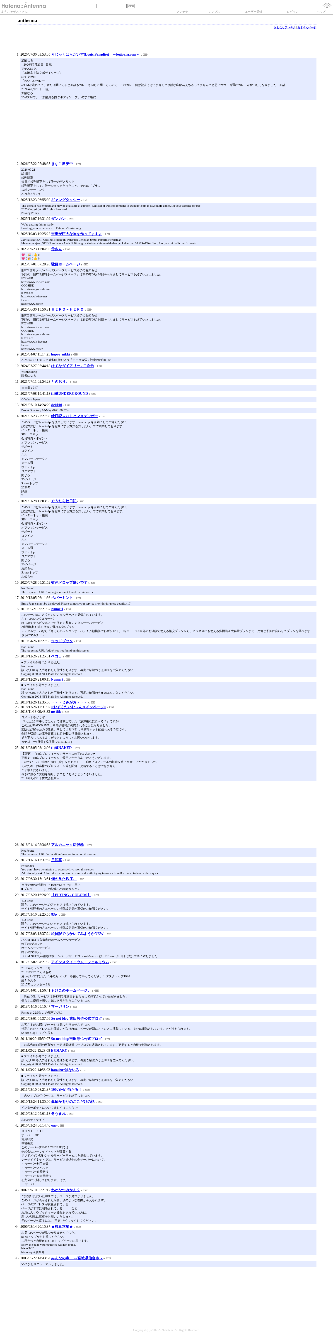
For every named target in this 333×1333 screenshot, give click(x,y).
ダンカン (58, 219)
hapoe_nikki (60, 354)
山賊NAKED (61, 748)
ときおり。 (60, 381)
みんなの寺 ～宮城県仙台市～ (77, 1258)
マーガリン (60, 1006)
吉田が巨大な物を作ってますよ (76, 234)
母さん (56, 249)
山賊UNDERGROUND (69, 393)
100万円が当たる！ (66, 1089)
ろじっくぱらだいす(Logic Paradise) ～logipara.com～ (95, 54)
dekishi (56, 405)
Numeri (57, 609)
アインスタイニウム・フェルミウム (80, 962)
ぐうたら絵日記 (64, 501)
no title (56, 711)
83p (54, 914)
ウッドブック (62, 641)
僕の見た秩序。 (64, 879)
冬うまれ (58, 1113)
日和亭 (56, 860)
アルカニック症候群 (67, 845)
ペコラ (56, 656)
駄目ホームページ (65, 264)
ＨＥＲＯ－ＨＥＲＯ (67, 309)
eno (54, 1125)
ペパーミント (62, 598)
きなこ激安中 (62, 164)
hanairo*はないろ (65, 1070)
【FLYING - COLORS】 (71, 895)
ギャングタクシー (65, 200)
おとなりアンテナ (285, 27)
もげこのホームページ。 (71, 990)
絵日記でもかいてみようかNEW (77, 934)
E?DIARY (59, 1050)
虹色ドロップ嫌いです (69, 582)
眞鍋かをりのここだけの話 (73, 1101)
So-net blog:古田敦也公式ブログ (76, 1018)
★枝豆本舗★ (62, 1226)
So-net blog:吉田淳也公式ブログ (76, 1039)
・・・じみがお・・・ (69, 702)
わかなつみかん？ (65, 1190)
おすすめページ (306, 27)
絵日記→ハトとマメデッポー (74, 416)
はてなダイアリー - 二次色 (72, 366)
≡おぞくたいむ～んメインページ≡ (78, 707)
